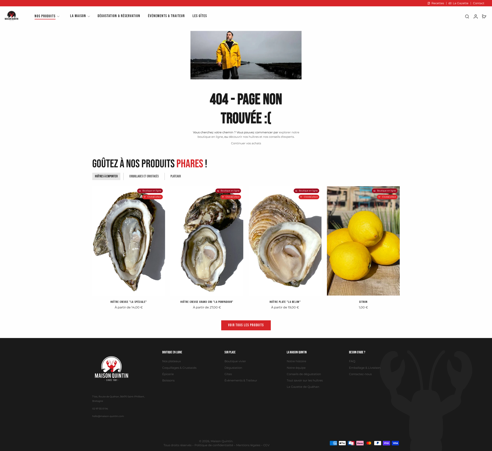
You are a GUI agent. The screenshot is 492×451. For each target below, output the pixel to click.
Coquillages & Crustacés (179, 368)
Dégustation (233, 368)
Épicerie (168, 374)
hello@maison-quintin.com (108, 416)
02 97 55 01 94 (100, 408)
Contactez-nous (360, 374)
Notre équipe (296, 368)
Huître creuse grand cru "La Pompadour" (206, 302)
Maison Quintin (222, 441)
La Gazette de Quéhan (303, 387)
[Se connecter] (475, 16)
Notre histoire (296, 361)
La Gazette (460, 3)
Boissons (168, 380)
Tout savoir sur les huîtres (305, 380)
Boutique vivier (235, 361)
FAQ (352, 361)
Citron (363, 302)
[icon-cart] (484, 16)
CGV (266, 445)
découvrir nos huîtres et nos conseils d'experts (261, 137)
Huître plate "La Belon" (285, 302)
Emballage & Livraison (365, 368)
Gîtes (228, 374)
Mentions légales (248, 445)
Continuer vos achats (246, 143)
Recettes (437, 3)
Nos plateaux (171, 361)
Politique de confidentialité (213, 445)
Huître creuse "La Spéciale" (129, 302)
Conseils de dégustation (304, 374)
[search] (467, 16)
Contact (478, 3)
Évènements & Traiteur (240, 380)
